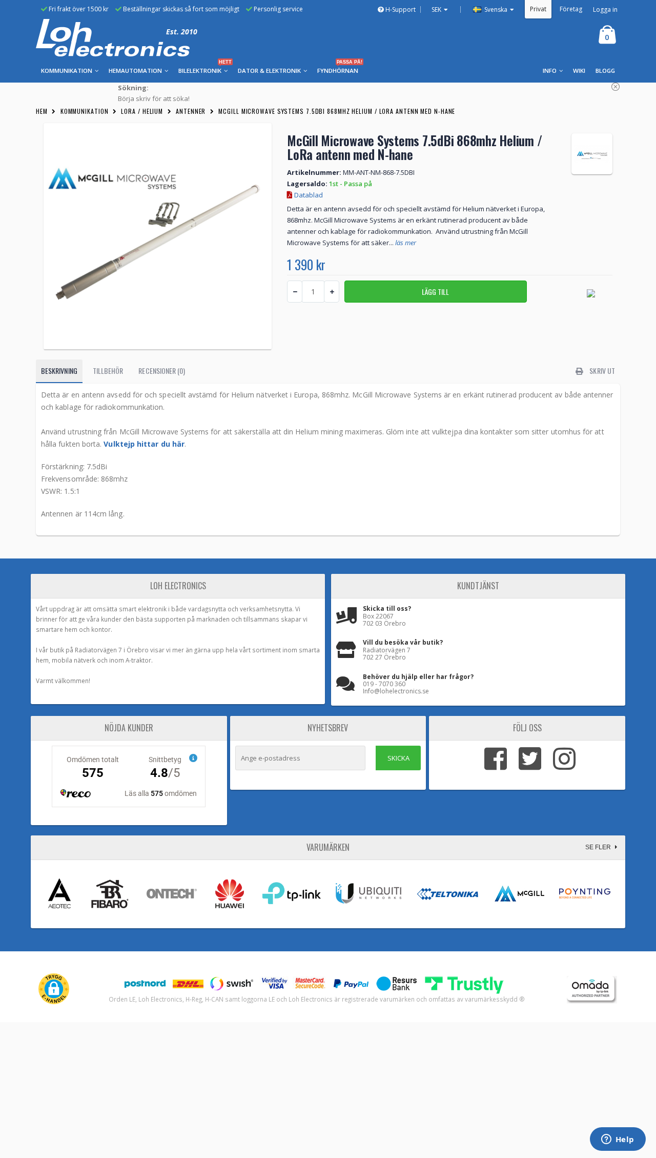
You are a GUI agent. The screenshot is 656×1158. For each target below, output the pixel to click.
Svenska (495, 9)
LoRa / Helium (142, 111)
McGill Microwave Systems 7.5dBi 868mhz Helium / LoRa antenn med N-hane (336, 111)
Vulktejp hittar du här (144, 444)
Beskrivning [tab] (59, 370)
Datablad (308, 194)
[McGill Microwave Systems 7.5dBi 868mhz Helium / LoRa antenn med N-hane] (158, 236)
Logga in (605, 9)
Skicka (398, 758)
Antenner (191, 111)
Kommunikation (84, 111)
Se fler (598, 847)
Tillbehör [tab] (108, 370)
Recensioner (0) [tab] (161, 370)
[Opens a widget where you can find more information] (617, 1140)
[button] (53, 988)
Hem (42, 111)
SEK (436, 9)
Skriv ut (601, 370)
